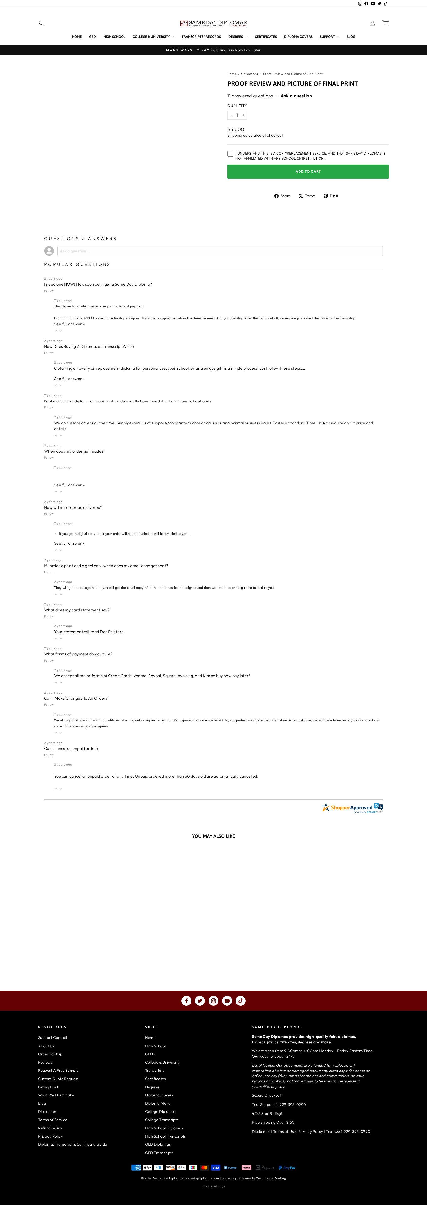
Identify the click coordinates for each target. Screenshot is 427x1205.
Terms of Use (284, 1131)
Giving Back (48, 1087)
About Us (46, 1046)
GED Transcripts (159, 1152)
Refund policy (50, 1128)
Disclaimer (47, 1111)
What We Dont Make (56, 1095)
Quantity (237, 105)
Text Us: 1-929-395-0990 (348, 1131)
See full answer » (69, 323)
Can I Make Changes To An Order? (76, 698)
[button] (56, 330)
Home (77, 37)
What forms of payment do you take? (78, 653)
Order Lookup (50, 1054)
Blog (351, 37)
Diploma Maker (158, 1103)
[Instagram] (213, 1001)
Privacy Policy (50, 1136)
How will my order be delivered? (73, 507)
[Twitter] (200, 1001)
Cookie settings (213, 1186)
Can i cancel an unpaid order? (71, 748)
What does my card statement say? (76, 609)
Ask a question (296, 96)
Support (328, 37)
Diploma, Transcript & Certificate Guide (72, 1144)
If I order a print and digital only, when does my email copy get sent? (106, 565)
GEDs (150, 1054)
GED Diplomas (158, 1144)
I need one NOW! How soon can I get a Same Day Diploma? (98, 284)
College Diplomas (160, 1111)
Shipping (234, 135)
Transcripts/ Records (201, 37)
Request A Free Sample (58, 1070)
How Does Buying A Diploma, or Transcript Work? (89, 346)
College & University (152, 37)
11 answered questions (250, 96)
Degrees (236, 37)
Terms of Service (52, 1119)
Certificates (266, 37)
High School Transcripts (165, 1136)
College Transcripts (162, 1119)
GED (92, 37)
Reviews (45, 1062)
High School (114, 37)
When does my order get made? (74, 451)
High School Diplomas (164, 1128)
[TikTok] (241, 1001)
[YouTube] (227, 1001)
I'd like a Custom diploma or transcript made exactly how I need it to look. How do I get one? (128, 401)
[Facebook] (186, 1001)
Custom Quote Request (58, 1078)
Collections (249, 74)
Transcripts (154, 1070)
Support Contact (52, 1037)
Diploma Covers (298, 37)
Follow (49, 290)
